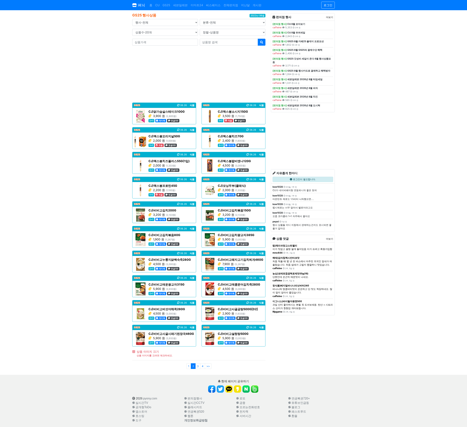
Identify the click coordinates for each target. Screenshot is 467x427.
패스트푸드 (298, 411)
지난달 (245, 5)
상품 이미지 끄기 (148, 351)
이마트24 (197, 5)
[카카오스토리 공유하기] (237, 389)
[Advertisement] (198, 74)
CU (157, 5)
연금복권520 (195, 411)
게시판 (257, 5)
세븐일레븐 (180, 5)
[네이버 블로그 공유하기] (246, 389)
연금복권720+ (300, 398)
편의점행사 (194, 398)
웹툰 (190, 416)
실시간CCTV (195, 402)
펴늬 (141, 5)
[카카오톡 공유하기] (229, 389)
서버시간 (245, 416)
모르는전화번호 (249, 407)
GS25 (166, 5)
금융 (242, 402)
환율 (294, 416)
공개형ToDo (143, 407)
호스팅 (139, 416)
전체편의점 (230, 5)
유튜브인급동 (300, 402)
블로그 (295, 407)
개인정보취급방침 (196, 420)
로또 (242, 398)
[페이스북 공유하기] (211, 389)
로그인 (328, 5)
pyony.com (150, 398)
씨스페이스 (213, 5)
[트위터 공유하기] (220, 389)
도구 (138, 420)
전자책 (243, 411)
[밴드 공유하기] (254, 389)
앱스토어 (141, 411)
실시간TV (141, 402)
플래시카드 (194, 407)
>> (208, 366)
